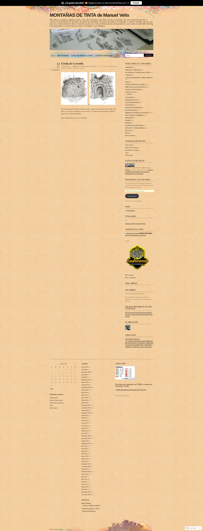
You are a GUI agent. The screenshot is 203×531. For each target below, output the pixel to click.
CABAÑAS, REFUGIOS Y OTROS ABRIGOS (138, 78)
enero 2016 (84, 403)
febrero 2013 (85, 431)
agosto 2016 (84, 390)
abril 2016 (84, 395)
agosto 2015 (84, 415)
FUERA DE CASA (130, 92)
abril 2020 (84, 369)
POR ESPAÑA (129, 118)
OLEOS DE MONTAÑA (132, 102)
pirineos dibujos (113, 66)
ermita (106, 66)
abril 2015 (84, 418)
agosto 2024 (84, 367)
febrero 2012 (85, 459)
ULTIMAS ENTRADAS (103, 55)
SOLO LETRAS (129, 136)
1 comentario (55, 70)
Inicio (53, 55)
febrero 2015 (85, 420)
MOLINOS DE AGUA (131, 100)
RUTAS (127, 133)
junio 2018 (84, 375)
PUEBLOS (128, 120)
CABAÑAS (128, 75)
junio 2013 (84, 428)
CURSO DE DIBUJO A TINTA (82, 55)
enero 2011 (84, 489)
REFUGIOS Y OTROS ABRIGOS (135, 128)
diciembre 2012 (85, 436)
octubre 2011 (85, 469)
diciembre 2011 (85, 464)
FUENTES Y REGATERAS (133, 89)
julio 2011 (84, 477)
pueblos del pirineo (66, 68)
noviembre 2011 (86, 466)
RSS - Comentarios (130, 278)
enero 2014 (84, 423)
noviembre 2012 (86, 438)
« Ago (51, 388)
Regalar (136, 3)
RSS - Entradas (129, 275)
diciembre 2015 (85, 405)
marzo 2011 (84, 484)
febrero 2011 (85, 487)
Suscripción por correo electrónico (137, 179)
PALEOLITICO (129, 105)
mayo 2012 (84, 451)
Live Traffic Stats (147, 347)
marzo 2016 (84, 398)
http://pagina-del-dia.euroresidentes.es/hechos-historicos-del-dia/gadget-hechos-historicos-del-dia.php (139, 314)
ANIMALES (128, 67)
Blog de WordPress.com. (56, 529)
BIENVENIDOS (63, 55)
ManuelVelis (66, 66)
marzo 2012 (84, 456)
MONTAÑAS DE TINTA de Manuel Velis (89, 15)
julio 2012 (84, 446)
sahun (74, 68)
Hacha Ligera (129, 155)
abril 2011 (84, 482)
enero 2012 (84, 461)
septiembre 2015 (86, 413)
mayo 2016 (84, 392)
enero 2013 (84, 433)
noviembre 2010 (86, 494)
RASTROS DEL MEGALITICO (134, 125)
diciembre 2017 (85, 380)
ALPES (129, 94)
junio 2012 (84, 448)
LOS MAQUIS (129, 97)
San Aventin (80, 68)
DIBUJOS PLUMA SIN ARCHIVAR (135, 87)
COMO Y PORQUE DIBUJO (91, 506)
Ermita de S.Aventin (72, 63)
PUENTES (128, 123)
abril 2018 (84, 377)
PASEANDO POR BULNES (133, 107)
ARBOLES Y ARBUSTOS (133, 70)
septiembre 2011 (86, 471)
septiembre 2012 (86, 443)
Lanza (127, 153)
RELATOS (128, 130)
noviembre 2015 (86, 408)
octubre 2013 (85, 426)
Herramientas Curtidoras (132, 150)
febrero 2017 (85, 382)
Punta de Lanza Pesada (131, 147)
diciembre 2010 (85, 492)
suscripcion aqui (132, 196)
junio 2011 (84, 479)
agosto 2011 (84, 474)
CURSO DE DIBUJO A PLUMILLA (135, 84)
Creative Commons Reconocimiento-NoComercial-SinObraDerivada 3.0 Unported (139, 172)
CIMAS (127, 82)
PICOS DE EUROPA (131, 110)
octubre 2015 (85, 410)
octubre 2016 (85, 385)
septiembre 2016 (86, 387)
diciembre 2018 (85, 372)
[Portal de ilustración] (137, 270)
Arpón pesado (129, 145)
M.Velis (127, 170)
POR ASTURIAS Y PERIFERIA (134, 115)
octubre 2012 (85, 441)
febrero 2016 (85, 400)
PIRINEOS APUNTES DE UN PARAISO (85, 66)
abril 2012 (84, 454)
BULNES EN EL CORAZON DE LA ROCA (138, 72)
